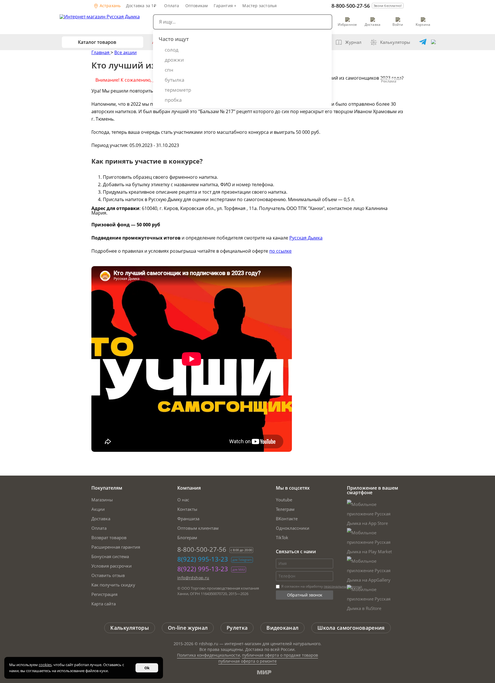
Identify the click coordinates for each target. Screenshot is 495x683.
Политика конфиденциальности (208, 655)
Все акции (125, 52)
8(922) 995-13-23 (202, 559)
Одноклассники (292, 528)
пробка (173, 100)
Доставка (100, 518)
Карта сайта (103, 604)
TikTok (282, 537)
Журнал (353, 42)
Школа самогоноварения (350, 627)
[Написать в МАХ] (433, 42)
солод (171, 49)
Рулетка (237, 627)
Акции (98, 509)
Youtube (284, 500)
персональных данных (343, 586)
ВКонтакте (287, 518)
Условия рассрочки (111, 566)
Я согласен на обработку (321, 586)
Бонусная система (110, 556)
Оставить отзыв (108, 575)
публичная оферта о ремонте (247, 661)
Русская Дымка (306, 238)
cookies (45, 664)
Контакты (187, 509)
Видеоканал (282, 627)
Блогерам (187, 537)
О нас (183, 500)
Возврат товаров (109, 537)
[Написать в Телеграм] (423, 42)
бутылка (174, 79)
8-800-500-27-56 (350, 5)
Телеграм (285, 509)
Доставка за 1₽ (141, 5)
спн (169, 69)
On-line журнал (188, 627)
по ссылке (280, 251)
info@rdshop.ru (193, 577)
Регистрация (104, 594)
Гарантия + (225, 5)
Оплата (171, 5)
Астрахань (110, 5)
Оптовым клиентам (198, 528)
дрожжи (174, 59)
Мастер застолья (259, 5)
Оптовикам (196, 5)
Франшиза (188, 518)
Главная (101, 52)
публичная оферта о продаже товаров (280, 655)
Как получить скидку (113, 585)
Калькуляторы (395, 42)
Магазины (102, 500)
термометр (178, 90)
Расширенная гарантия (115, 547)
